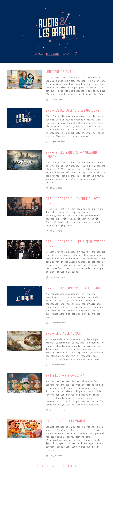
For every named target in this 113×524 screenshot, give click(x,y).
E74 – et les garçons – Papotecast (73, 288)
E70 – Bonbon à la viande (66, 421)
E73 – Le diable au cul (63, 333)
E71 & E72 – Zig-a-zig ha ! (66, 375)
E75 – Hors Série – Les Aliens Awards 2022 (75, 244)
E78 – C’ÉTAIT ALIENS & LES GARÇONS (72, 110)
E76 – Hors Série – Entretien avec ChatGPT (73, 201)
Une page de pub (58, 72)
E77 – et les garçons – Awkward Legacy (71, 154)
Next (70, 466)
